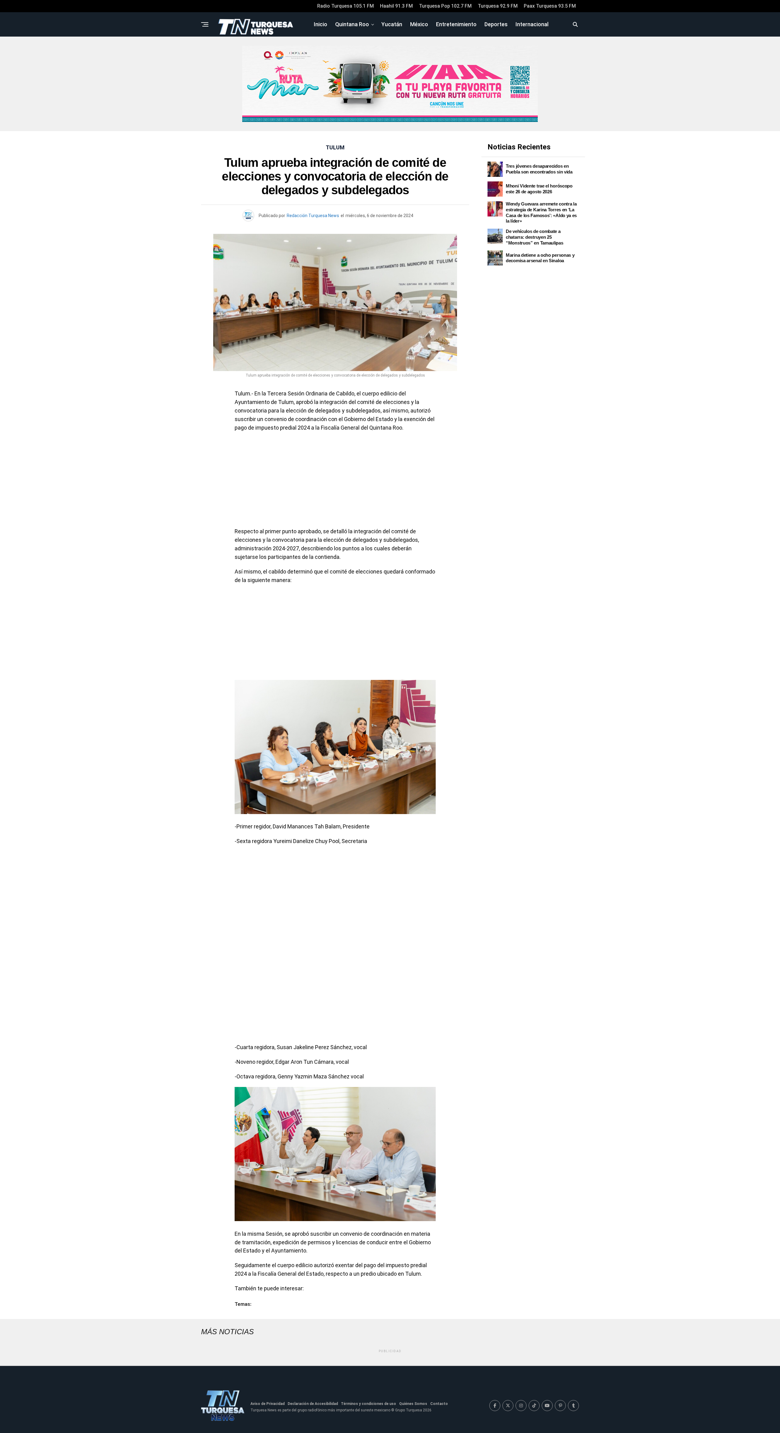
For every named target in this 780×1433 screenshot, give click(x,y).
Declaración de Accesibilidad (313, 1404)
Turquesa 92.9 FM (498, 6)
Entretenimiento (456, 24)
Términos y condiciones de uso (368, 1404)
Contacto (439, 1404)
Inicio (320, 24)
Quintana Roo (352, 24)
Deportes (496, 24)
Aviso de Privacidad (267, 1404)
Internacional (532, 24)
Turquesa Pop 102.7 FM (445, 6)
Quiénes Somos (413, 1404)
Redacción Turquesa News (313, 215)
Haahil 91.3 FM (396, 6)
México (419, 24)
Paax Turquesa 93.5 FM (550, 6)
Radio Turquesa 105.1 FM (345, 6)
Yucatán (391, 24)
